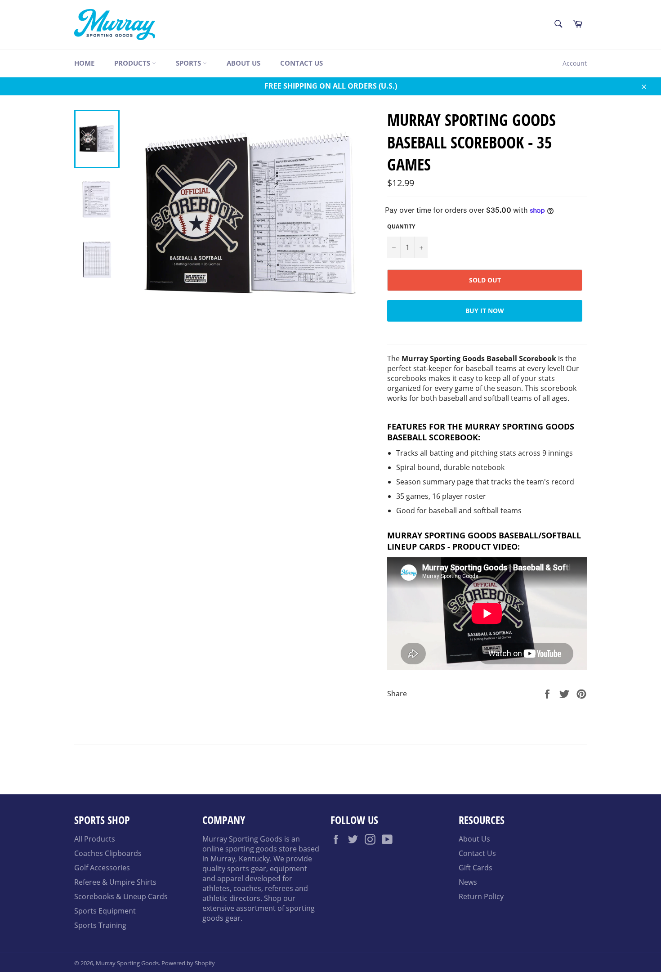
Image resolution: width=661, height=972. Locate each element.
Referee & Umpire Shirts (115, 882)
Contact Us (301, 62)
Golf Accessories (102, 868)
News (468, 882)
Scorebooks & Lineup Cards (121, 896)
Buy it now (484, 310)
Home (84, 62)
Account (575, 63)
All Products (94, 839)
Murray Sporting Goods (127, 963)
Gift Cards (475, 868)
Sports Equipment (105, 911)
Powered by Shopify (188, 963)
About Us (243, 62)
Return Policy (481, 896)
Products (133, 62)
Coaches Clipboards (108, 853)
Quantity (401, 226)
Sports (189, 62)
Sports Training (100, 925)
